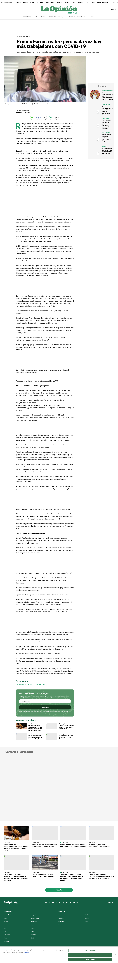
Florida (32, 938)
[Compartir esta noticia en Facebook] (38, 118)
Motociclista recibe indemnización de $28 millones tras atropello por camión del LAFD (35, 728)
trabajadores (40, 684)
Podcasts (60, 915)
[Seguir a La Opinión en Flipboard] (67, 902)
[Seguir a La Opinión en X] (49, 902)
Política (40, 2)
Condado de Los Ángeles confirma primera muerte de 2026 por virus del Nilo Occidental (101, 876)
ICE (36, 16)
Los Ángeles (90, 2)
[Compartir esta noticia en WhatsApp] (32, 118)
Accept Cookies (90, 959)
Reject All (90, 955)
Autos (32, 931)
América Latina (69, 2)
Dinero (5, 928)
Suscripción (61, 921)
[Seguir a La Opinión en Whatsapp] (70, 902)
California (105, 118)
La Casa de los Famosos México (76, 16)
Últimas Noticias (7, 2)
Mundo (59, 2)
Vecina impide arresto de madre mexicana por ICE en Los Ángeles (35, 737)
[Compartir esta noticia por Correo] (51, 118)
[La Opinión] (59, 9)
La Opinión (19, 36)
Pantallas (92, 16)
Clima (104, 146)
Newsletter (61, 918)
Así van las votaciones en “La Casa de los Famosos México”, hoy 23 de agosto (107, 96)
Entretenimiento (103, 2)
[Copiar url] (57, 118)
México (80, 2)
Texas (5, 938)
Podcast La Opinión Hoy (56, 16)
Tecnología (7, 934)
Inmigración (50, 2)
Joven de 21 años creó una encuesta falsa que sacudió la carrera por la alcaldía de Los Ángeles (71, 877)
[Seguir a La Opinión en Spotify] (73, 902)
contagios (20, 684)
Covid (30, 684)
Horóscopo (61, 925)
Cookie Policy (26, 952)
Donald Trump (27, 16)
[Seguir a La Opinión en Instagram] (53, 902)
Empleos (87, 918)
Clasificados (88, 915)
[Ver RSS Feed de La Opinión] (77, 902)
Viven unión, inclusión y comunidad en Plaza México (66, 737)
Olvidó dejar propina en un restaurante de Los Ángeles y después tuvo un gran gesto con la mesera (16, 877)
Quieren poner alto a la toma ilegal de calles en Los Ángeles (44, 875)
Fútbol (43, 16)
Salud (5, 931)
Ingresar (113, 9)
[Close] (115, 954)
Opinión (33, 928)
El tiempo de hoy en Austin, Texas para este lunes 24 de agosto (107, 151)
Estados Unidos (29, 2)
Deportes (33, 925)
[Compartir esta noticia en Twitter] (45, 118)
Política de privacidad (48, 711)
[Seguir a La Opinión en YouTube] (56, 902)
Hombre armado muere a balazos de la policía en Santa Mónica (66, 727)
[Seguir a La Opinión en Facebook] (46, 902)
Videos (18, 2)
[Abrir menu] (4, 10)
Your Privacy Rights (90, 950)
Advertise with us (89, 925)
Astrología (6, 941)
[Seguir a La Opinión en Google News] (63, 902)
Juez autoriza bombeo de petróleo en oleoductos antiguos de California (106, 124)
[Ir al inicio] (11, 902)
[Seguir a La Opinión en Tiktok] (60, 902)
